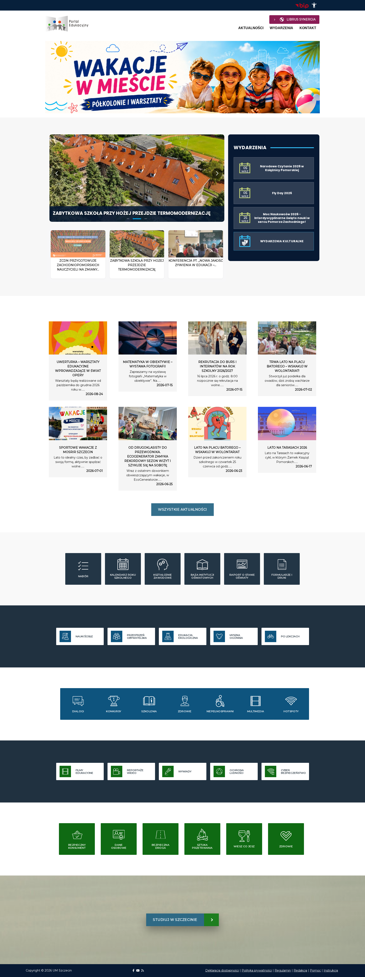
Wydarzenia (281, 28)
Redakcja (300, 970)
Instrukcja (331, 970)
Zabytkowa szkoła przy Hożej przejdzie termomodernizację (132, 213)
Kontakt (308, 28)
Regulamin (283, 970)
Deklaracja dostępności (222, 970)
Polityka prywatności (257, 970)
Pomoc (315, 970)
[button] (314, 5)
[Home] (69, 23)
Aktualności (250, 28)
